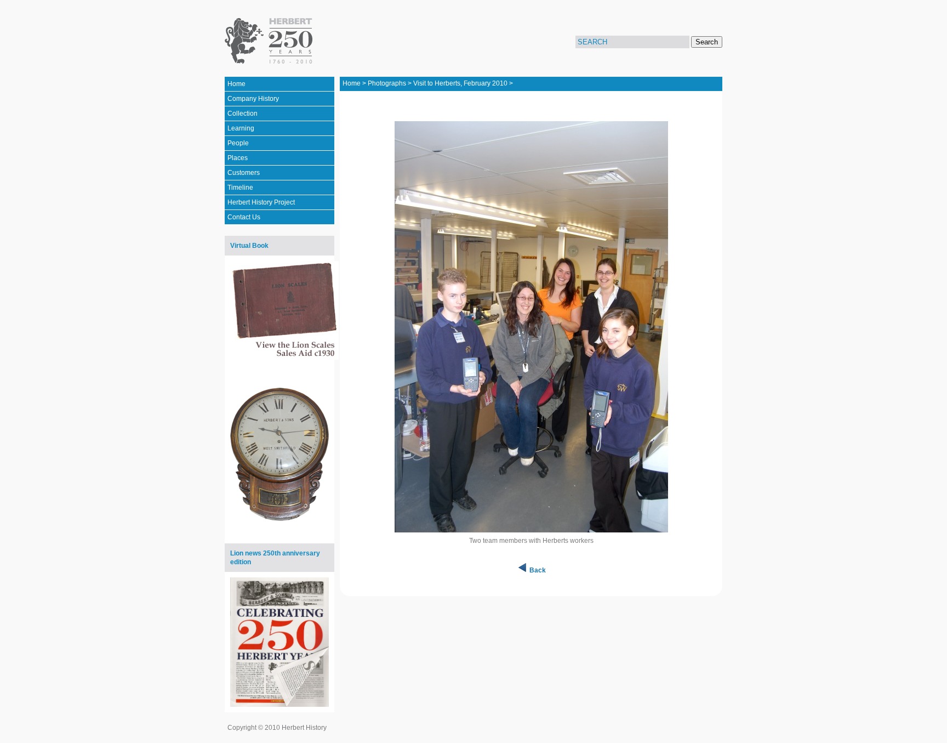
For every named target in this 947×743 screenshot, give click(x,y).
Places (237, 158)
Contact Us (243, 217)
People (238, 143)
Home (236, 84)
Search (706, 42)
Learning (240, 128)
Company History (253, 99)
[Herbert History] (270, 41)
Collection (242, 113)
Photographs (387, 83)
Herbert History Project (261, 202)
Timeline (240, 187)
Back (537, 570)
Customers (243, 173)
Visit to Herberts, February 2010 (460, 83)
